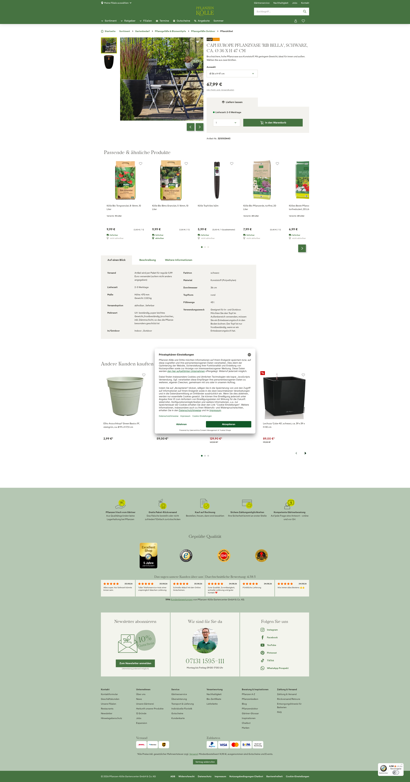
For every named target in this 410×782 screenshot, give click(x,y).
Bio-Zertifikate (214, 699)
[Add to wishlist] (144, 375)
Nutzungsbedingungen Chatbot (246, 776)
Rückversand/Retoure (288, 699)
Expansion (141, 723)
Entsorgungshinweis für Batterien (289, 705)
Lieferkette (212, 703)
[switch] (396, 772)
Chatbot (246, 723)
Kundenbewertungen (182, 599)
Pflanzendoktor (250, 708)
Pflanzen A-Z (248, 694)
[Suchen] (304, 11)
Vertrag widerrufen (205, 761)
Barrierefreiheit (274, 776)
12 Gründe (141, 713)
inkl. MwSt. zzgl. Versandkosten (220, 90)
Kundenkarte (178, 718)
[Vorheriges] (190, 127)
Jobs (294, 2)
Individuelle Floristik (181, 708)
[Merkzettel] (303, 21)
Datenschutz (204, 776)
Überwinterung (179, 699)
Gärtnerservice (262, 2)
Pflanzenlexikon (250, 699)
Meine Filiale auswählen (116, 2)
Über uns (140, 694)
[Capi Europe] (258, 39)
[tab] (147, 260)
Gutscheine (177, 713)
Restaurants (107, 708)
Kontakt (305, 2)
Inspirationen (248, 718)
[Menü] (402, 765)
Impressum (220, 776)
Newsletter (106, 713)
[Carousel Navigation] (195, 127)
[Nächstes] (199, 127)
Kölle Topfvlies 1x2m (208, 205)
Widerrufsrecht (186, 776)
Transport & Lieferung (182, 703)
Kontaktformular (109, 694)
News (139, 699)
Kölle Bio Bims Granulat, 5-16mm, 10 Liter (170, 207)
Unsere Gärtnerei (145, 703)
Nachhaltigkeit (280, 2)
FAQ (279, 712)
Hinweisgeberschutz (111, 718)
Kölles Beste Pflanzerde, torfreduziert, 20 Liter (301, 207)
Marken (245, 727)
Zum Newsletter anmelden (135, 663)
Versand (193, 754)
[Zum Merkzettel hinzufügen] (197, 42)
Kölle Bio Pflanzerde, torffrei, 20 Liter (259, 207)
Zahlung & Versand (287, 694)
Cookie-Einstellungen (297, 776)
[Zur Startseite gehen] (205, 10)
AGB (172, 776)
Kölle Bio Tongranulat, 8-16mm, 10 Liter (124, 207)
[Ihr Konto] (295, 21)
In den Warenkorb (275, 122)
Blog (244, 703)
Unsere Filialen (108, 703)
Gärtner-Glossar (250, 713)
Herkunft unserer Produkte (150, 708)
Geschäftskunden (110, 699)
